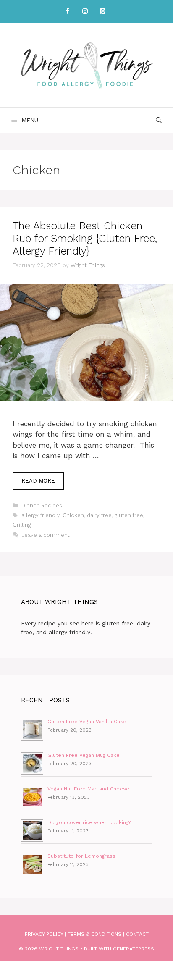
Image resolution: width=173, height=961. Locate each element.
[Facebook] (67, 11)
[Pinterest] (102, 11)
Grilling (22, 525)
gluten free (129, 515)
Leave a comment (45, 535)
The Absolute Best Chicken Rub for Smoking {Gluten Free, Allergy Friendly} (85, 238)
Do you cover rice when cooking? (89, 822)
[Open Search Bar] (158, 120)
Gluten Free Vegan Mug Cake (83, 755)
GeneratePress (133, 949)
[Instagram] (85, 11)
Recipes (51, 505)
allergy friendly (40, 515)
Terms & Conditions (94, 934)
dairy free (99, 515)
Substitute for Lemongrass (81, 856)
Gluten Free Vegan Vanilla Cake (86, 722)
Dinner (29, 505)
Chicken (73, 515)
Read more (38, 481)
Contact (137, 934)
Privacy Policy (44, 934)
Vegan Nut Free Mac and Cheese (88, 789)
